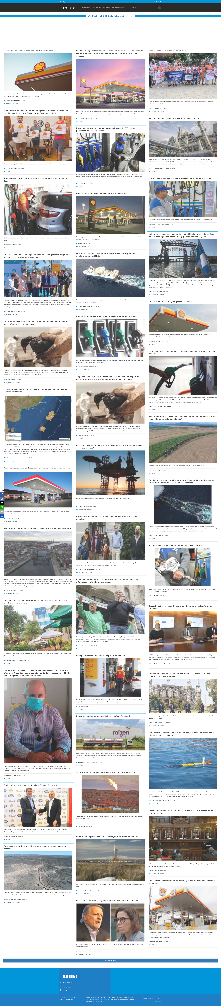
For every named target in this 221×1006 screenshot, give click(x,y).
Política (80, 306)
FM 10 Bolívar (15, 775)
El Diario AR (159, 291)
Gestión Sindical (159, 722)
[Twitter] (157, 1)
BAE (85, 243)
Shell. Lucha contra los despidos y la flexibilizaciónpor (174, 118)
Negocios (152, 341)
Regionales (97, 8)
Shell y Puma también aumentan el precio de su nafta (100, 656)
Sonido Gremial (15, 168)
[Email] (2, 512)
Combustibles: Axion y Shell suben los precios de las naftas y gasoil (107, 316)
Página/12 (158, 108)
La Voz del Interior (16, 899)
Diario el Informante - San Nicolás (165, 406)
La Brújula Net (160, 663)
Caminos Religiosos (118, 8)
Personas (106, 8)
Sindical (7, 100)
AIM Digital (14, 590)
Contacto (158, 1001)
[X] (2, 503)
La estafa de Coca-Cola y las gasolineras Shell (170, 302)
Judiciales (80, 951)
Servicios (156, 998)
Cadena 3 (14, 244)
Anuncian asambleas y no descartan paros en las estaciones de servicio (37, 468)
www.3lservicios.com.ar (66, 999)
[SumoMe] (2, 516)
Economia (153, 224)
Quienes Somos (147, 998)
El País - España (160, 341)
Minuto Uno (159, 535)
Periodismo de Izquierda (162, 168)
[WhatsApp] (2, 507)
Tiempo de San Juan (161, 224)
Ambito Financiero (88, 306)
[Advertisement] (110, 32)
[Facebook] (153, 1)
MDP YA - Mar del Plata (90, 569)
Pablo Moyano (80, 637)
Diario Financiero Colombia (19, 660)
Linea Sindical (132, 8)
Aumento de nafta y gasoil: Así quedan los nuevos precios (175, 545)
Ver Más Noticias (110, 960)
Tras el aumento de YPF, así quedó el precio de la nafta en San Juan (180, 178)
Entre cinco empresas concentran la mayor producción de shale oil (107, 837)
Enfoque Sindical (87, 183)
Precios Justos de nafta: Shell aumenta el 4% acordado (101, 193)
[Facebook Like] (2, 499)
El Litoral (157, 870)
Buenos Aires (86, 8)
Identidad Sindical (16, 100)
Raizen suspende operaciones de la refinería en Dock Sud (103, 716)
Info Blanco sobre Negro (162, 800)
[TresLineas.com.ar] (69, 7)
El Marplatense (87, 506)
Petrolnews (159, 941)
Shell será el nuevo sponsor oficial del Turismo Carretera (30, 785)
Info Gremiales (87, 118)
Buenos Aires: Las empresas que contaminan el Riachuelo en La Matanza (37, 528)
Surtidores (14, 836)
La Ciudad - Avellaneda (90, 762)
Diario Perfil (87, 951)
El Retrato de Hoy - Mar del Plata (19, 458)
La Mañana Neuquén (89, 890)
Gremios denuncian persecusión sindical (167, 51)
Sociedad (152, 291)
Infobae (13, 379)
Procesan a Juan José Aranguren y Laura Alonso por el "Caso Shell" (107, 901)
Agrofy (158, 470)
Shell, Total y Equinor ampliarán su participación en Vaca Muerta (105, 772)
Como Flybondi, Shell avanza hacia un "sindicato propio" (30, 51)
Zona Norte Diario (15, 311)
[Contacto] (160, 1)
